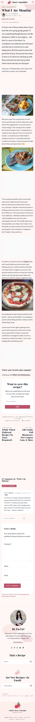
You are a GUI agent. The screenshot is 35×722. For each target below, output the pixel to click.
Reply (6, 494)
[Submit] (31, 661)
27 (27, 420)
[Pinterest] (14, 647)
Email (6, 575)
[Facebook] (17, 647)
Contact (11, 719)
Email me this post (9, 18)
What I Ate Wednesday (21, 375)
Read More (17, 642)
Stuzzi (26, 261)
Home (3, 6)
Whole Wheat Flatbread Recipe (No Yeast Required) (8, 434)
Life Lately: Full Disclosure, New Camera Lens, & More (26, 434)
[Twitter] (20, 647)
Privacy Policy (20, 719)
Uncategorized (11, 6)
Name (6, 566)
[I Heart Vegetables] (17, 705)
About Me (27, 717)
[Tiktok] (23, 647)
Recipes (20, 717)
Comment (8, 544)
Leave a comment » (9, 486)
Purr (20, 712)
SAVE (17, 407)
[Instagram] (11, 647)
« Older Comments (9, 518)
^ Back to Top (8, 717)
